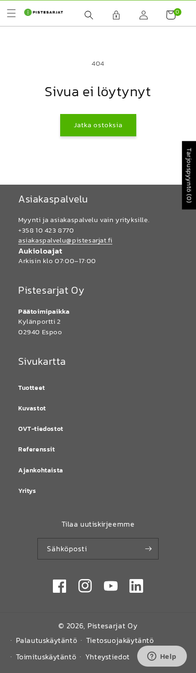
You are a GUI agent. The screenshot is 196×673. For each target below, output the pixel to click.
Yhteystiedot (107, 656)
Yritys (27, 491)
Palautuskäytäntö (46, 640)
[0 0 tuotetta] (166, 15)
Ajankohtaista (40, 470)
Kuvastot (32, 408)
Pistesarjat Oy (113, 625)
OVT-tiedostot (40, 429)
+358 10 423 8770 (46, 230)
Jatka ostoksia (98, 124)
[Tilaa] (148, 548)
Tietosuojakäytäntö (120, 640)
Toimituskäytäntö (46, 656)
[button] (84, 15)
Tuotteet (31, 388)
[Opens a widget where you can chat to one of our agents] (162, 657)
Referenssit (36, 449)
